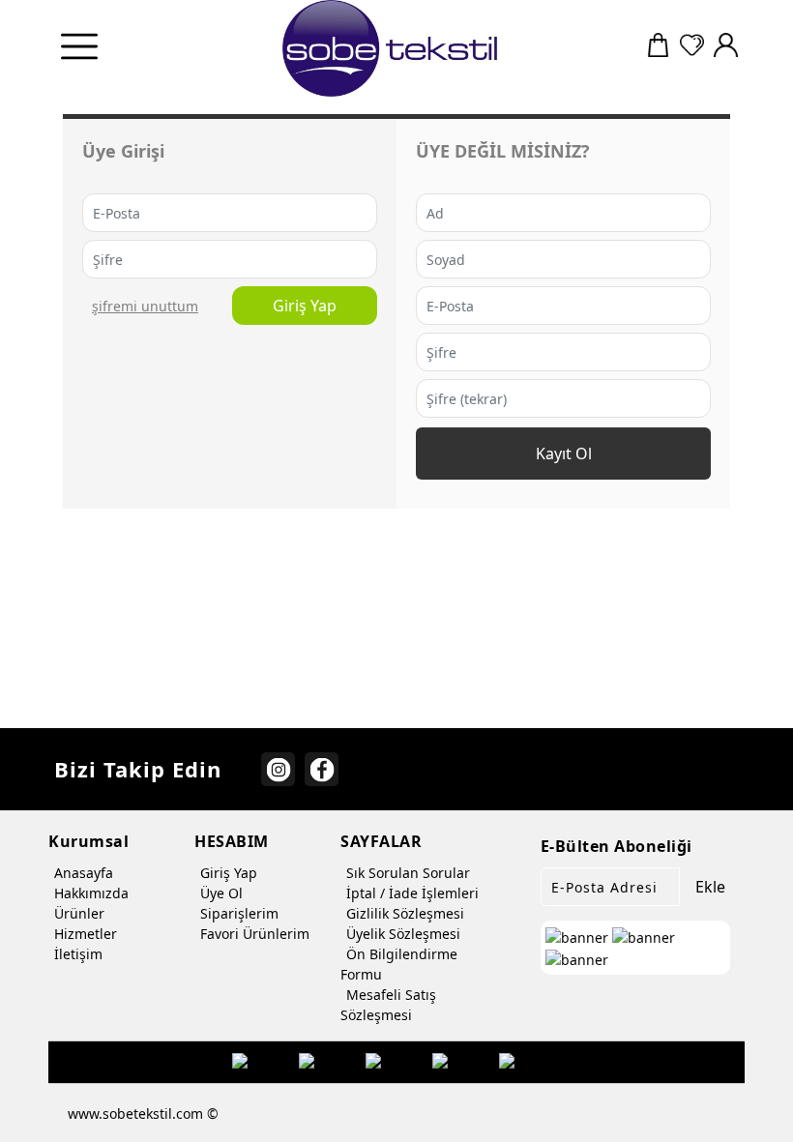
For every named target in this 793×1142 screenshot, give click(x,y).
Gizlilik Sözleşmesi (405, 913)
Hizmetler (85, 933)
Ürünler (79, 913)
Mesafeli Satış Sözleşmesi (388, 1004)
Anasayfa (83, 873)
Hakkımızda (91, 893)
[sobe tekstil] (390, 48)
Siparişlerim (239, 913)
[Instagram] (278, 769)
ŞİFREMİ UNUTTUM (145, 306)
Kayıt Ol (564, 453)
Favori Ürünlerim (254, 933)
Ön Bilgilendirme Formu (398, 964)
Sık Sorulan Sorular (408, 873)
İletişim (78, 954)
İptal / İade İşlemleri (412, 893)
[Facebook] (321, 769)
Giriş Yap (305, 305)
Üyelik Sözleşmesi (403, 933)
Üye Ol (221, 893)
